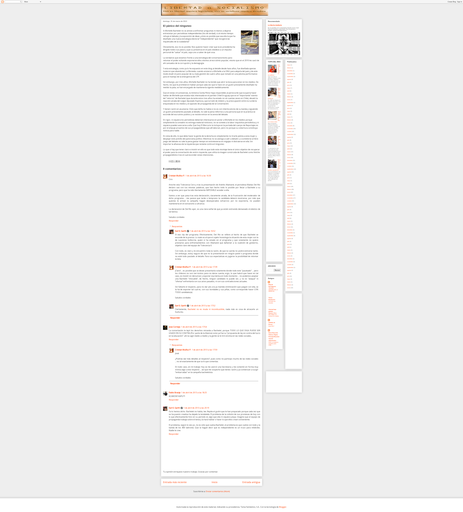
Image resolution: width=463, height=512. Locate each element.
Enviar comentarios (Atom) (218, 491)
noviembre (290, 73)
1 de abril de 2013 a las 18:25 (194, 392)
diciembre (290, 70)
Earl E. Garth (180, 231)
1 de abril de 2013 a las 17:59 (204, 349)
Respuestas (177, 226)
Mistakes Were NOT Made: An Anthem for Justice (274, 314)
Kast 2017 (271, 326)
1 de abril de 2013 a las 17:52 (202, 305)
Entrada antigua (251, 482)
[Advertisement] (275, 223)
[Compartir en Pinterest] (179, 161)
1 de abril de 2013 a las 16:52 (202, 231)
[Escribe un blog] (172, 161)
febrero (289, 67)
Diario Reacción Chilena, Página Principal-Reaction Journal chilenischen (274, 336)
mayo (288, 65)
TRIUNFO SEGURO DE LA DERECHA (273, 290)
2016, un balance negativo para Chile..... (273, 344)
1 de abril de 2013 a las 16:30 (198, 175)
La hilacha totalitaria (275, 25)
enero (288, 99)
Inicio (215, 482)
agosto (289, 79)
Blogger (282, 507)
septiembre (290, 76)
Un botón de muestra (272, 302)
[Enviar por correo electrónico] (170, 161)
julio (288, 82)
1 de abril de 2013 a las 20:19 (196, 408)
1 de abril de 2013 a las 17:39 (204, 267)
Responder (174, 220)
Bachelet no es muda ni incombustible (206, 309)
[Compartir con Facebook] (177, 161)
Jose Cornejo (174, 327)
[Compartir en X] (174, 161)
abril (288, 91)
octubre (289, 131)
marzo (289, 94)
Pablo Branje (174, 392)
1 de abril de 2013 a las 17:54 (194, 327)
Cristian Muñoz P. (177, 175)
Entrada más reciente (175, 482)
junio (288, 85)
